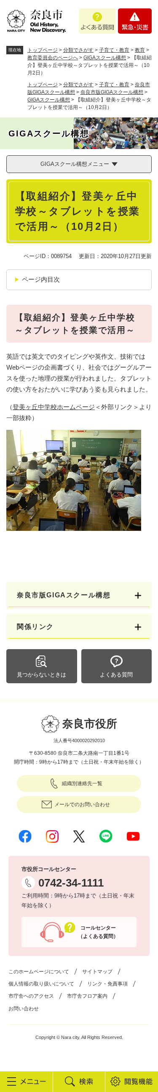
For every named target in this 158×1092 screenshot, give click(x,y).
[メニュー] (26, 1081)
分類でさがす (78, 50)
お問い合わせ (23, 1009)
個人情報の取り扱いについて (41, 984)
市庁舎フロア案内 (87, 996)
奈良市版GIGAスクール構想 (111, 92)
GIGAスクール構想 (104, 58)
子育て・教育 (114, 50)
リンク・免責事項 (107, 984)
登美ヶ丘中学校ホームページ (54, 406)
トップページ (42, 50)
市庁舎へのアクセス (31, 996)
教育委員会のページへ (52, 58)
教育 (140, 50)
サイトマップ (97, 972)
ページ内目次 (41, 279)
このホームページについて (38, 972)
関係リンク (35, 626)
